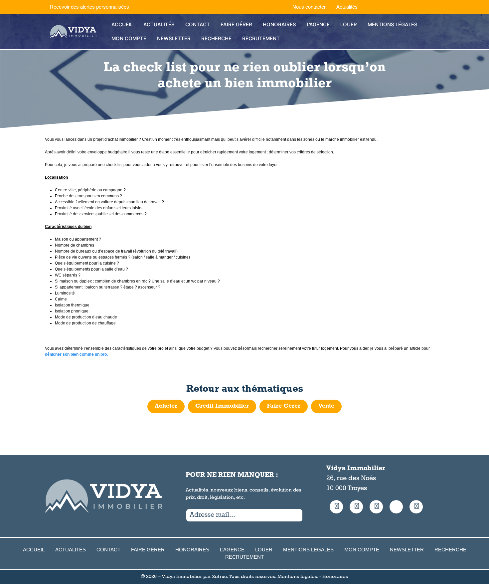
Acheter (166, 406)
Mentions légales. (297, 576)
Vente (326, 406)
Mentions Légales (392, 24)
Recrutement (261, 38)
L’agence (318, 24)
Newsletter (174, 38)
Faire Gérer (236, 24)
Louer (348, 24)
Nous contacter (309, 7)
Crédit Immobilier (222, 406)
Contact (197, 24)
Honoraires (279, 24)
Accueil (122, 24)
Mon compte (128, 38)
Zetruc (219, 576)
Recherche (216, 38)
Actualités (347, 7)
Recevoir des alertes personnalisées (89, 7)
